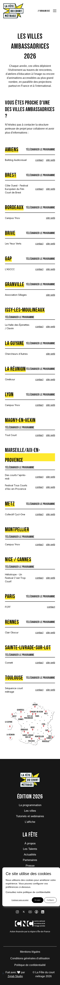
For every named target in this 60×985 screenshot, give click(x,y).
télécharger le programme (40, 149)
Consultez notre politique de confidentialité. (28, 892)
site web (50, 160)
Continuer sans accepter (20, 900)
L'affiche (30, 821)
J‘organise (44, 10)
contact (39, 160)
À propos (30, 843)
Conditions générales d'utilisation (30, 958)
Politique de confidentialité (30, 965)
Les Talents (30, 848)
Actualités (30, 854)
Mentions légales (30, 951)
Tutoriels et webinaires (30, 816)
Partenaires (30, 860)
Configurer (50, 900)
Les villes (30, 810)
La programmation (30, 805)
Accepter (37, 900)
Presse (30, 865)
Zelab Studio (15, 976)
